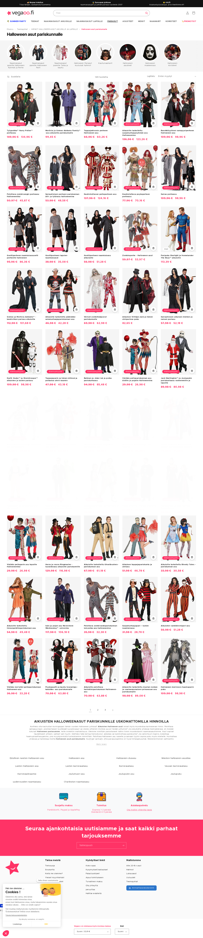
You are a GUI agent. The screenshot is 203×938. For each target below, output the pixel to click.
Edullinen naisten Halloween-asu (27, 758)
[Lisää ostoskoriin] (38, 123)
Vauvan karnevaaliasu (176, 766)
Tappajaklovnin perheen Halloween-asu (96, 132)
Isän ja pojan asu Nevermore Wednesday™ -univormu (59, 627)
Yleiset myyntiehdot (54, 878)
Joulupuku (176, 774)
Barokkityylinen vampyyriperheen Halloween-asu (177, 132)
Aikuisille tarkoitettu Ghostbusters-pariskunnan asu (101, 566)
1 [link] (90, 710)
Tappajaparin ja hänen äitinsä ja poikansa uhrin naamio (61, 379)
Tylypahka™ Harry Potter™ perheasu (20, 132)
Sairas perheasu (169, 194)
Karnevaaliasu (126, 766)
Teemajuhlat (132, 882)
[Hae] (147, 13)
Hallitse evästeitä (94, 893)
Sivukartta (50, 870)
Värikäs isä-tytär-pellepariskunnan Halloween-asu (24, 688)
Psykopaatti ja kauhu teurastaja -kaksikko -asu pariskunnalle (61, 688)
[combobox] (101, 13)
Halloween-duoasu (126, 758)
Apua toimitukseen (94, 878)
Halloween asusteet (128, 64)
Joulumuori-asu (76, 774)
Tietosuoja (50, 866)
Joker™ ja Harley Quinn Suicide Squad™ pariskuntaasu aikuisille (177, 446)
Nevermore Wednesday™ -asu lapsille (136, 446)
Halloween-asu (77, 758)
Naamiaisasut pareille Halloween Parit (38, 65)
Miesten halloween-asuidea (176, 758)
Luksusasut (131, 874)
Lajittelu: (151, 76)
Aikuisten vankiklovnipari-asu (175, 626)
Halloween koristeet (172, 64)
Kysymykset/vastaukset (97, 870)
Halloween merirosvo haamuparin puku (177, 688)
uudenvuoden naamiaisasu (27, 782)
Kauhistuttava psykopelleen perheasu (136, 195)
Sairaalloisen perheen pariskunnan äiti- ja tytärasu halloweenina (62, 195)
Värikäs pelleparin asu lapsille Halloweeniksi (22, 566)
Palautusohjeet (93, 874)
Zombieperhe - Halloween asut (137, 255)
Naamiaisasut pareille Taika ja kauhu (60, 65)
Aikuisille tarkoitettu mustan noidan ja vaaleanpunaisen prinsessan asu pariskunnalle (140, 689)
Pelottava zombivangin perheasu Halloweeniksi (23, 195)
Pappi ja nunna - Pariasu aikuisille (139, 506)
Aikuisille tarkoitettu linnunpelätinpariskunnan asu (21, 627)
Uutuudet (130, 878)
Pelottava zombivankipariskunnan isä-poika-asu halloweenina (100, 627)
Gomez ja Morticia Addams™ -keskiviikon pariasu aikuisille (21, 318)
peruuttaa (90, 890)
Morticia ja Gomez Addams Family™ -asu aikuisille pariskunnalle (62, 132)
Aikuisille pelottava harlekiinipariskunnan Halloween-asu (100, 689)
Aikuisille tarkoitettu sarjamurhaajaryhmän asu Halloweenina (135, 133)
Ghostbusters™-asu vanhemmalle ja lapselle (101, 507)
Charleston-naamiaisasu (76, 782)
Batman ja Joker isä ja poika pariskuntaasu (98, 379)
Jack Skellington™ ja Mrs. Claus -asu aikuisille (61, 446)
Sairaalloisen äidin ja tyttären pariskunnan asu (98, 446)
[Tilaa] (123, 845)
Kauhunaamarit (105, 63)
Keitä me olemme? (54, 874)
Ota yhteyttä (92, 886)
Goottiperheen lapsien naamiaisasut (56, 257)
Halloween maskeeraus (150, 64)
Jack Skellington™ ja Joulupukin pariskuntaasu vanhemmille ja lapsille (176, 380)
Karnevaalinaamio (27, 774)
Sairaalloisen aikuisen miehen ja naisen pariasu (177, 318)
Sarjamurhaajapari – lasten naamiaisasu (135, 627)
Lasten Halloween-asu (27, 766)
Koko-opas (91, 866)
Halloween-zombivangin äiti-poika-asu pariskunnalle (24, 446)
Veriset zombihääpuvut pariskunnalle (95, 318)
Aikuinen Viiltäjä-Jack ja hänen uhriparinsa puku (137, 318)
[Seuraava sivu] (113, 710)
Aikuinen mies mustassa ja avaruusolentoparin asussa (58, 507)
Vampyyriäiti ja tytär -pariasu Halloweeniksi (175, 507)
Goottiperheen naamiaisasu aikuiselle (97, 257)
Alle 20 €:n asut (133, 866)
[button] (16, 21)
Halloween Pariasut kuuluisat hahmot (83, 64)
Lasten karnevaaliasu (77, 766)
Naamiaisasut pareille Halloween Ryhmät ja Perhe (16, 65)
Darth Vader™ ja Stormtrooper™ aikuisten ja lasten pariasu (22, 379)
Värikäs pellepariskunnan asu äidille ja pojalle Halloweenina (137, 379)
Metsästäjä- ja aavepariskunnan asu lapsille (22, 507)
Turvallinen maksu (94, 882)
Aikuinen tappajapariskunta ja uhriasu (137, 566)
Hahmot (130, 870)
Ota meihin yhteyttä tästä (139, 810)
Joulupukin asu (126, 774)
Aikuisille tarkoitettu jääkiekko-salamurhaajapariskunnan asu (60, 318)
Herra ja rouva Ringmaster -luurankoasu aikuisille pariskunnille (62, 566)
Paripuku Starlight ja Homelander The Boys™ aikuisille (177, 257)
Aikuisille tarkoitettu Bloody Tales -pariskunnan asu (178, 566)
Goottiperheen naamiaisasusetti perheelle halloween (22, 257)
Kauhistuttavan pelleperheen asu (100, 194)
